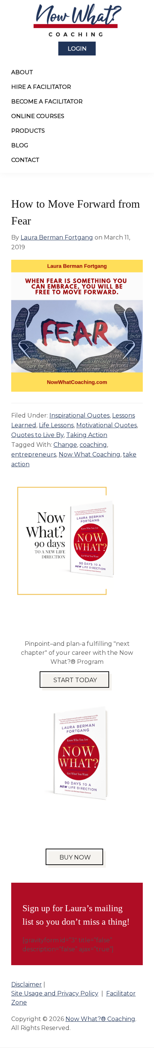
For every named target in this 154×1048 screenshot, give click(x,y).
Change (65, 444)
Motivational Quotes (106, 425)
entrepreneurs (33, 454)
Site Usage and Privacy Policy (54, 993)
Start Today (75, 680)
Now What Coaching (89, 454)
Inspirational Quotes (79, 415)
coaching (93, 444)
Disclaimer (26, 984)
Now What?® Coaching (100, 1019)
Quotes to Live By (37, 435)
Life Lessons (56, 425)
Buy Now (75, 857)
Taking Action (86, 435)
